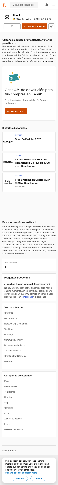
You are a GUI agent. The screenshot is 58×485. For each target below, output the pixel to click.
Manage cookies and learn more (21, 472)
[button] (54, 5)
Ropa (6, 413)
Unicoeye (8, 334)
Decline (20, 478)
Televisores (9, 391)
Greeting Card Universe (15, 356)
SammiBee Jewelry (13, 340)
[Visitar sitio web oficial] (51, 26)
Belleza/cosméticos (13, 429)
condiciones (27, 297)
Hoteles (8, 397)
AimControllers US (13, 350)
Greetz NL (9, 313)
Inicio (4, 450)
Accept (38, 478)
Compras (8, 408)
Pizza (6, 381)
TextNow (8, 329)
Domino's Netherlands (14, 345)
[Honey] (4, 5)
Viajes (7, 402)
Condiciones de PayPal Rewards (33, 100)
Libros (7, 424)
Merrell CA (9, 361)
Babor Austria (10, 318)
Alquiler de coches (13, 418)
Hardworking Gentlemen (16, 323)
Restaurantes (10, 386)
